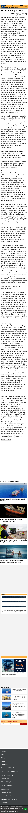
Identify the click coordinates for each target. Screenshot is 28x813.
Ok (25, 809)
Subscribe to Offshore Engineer (9, 768)
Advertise (3, 751)
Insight (3, 594)
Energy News (4, 802)
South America (19, 436)
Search (7, 7)
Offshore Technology (6, 785)
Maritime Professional (7, 796)
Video (3, 656)
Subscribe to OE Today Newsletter (10, 771)
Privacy (3, 758)
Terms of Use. (15, 811)
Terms (2, 754)
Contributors (4, 764)
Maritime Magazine (6, 792)
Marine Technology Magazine (9, 799)
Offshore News (5, 778)
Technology (4, 436)
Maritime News (5, 789)
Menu (25, 6)
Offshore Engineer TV (7, 775)
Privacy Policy (4, 811)
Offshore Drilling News (7, 782)
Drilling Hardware (6, 439)
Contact (3, 761)
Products (11, 436)
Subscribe (14, 7)
